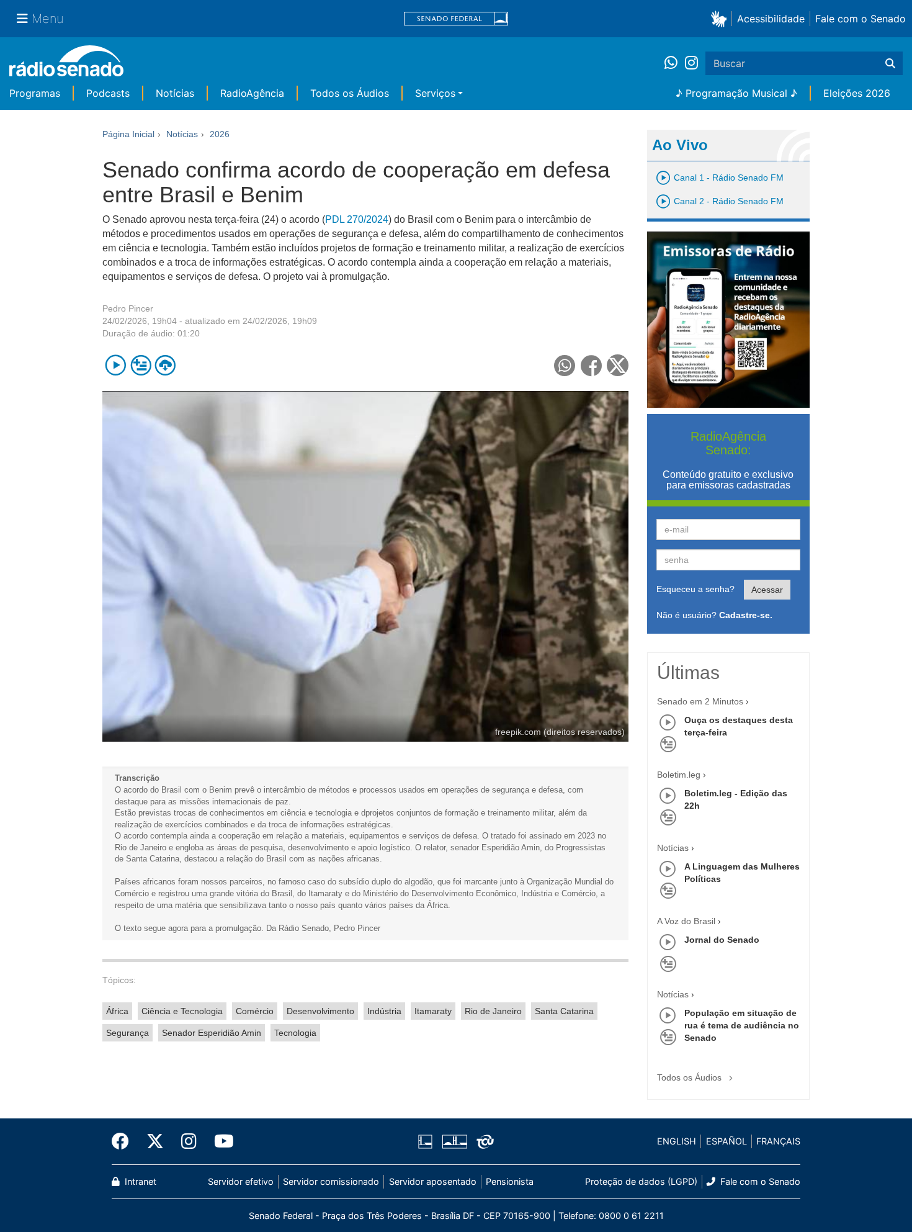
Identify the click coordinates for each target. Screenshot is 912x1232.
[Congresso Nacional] (454, 1141)
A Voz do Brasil (686, 921)
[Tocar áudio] (115, 365)
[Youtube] (219, 1141)
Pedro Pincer (127, 308)
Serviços (435, 93)
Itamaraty (433, 1011)
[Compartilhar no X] (617, 365)
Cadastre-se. (745, 615)
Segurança (127, 1033)
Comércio (255, 1011)
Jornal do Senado (721, 940)
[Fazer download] (165, 365)
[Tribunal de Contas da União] (483, 1141)
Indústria (384, 1011)
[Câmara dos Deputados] (427, 1141)
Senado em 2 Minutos (700, 701)
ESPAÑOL (726, 1141)
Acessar (767, 590)
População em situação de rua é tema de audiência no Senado (741, 1025)
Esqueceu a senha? (695, 589)
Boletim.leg (678, 775)
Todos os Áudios (349, 93)
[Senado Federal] (456, 19)
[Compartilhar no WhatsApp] (564, 365)
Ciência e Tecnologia (182, 1011)
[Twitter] (155, 1141)
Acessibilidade (771, 18)
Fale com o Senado (860, 18)
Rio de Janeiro (493, 1011)
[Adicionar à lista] (140, 365)
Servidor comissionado (331, 1181)
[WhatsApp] (674, 63)
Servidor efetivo (241, 1181)
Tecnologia (295, 1033)
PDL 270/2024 (356, 219)
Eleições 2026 (856, 93)
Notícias (175, 93)
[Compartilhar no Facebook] (591, 365)
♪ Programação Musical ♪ (736, 93)
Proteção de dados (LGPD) (641, 1181)
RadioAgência (252, 93)
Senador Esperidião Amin (211, 1033)
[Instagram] (691, 63)
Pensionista (510, 1181)
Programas (34, 93)
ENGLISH (676, 1141)
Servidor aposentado (432, 1181)
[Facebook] (125, 1141)
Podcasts (108, 93)
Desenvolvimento (320, 1011)
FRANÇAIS (778, 1141)
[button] (721, 18)
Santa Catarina (564, 1011)
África (117, 1011)
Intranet (139, 1181)
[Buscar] (890, 63)
